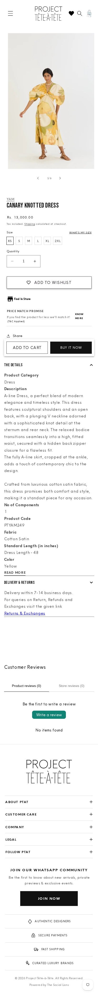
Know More (79, 316)
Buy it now (71, 347)
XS (10, 241)
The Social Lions (58, 985)
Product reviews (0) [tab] (26, 686)
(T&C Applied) (16, 321)
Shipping (29, 223)
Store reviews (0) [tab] (71, 686)
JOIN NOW (49, 898)
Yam (11, 199)
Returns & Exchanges (24, 613)
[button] (10, 13)
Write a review (49, 714)
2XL (58, 241)
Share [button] (18, 335)
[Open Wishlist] (71, 13)
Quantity (13, 251)
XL (47, 241)
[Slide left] (38, 178)
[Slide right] (60, 178)
